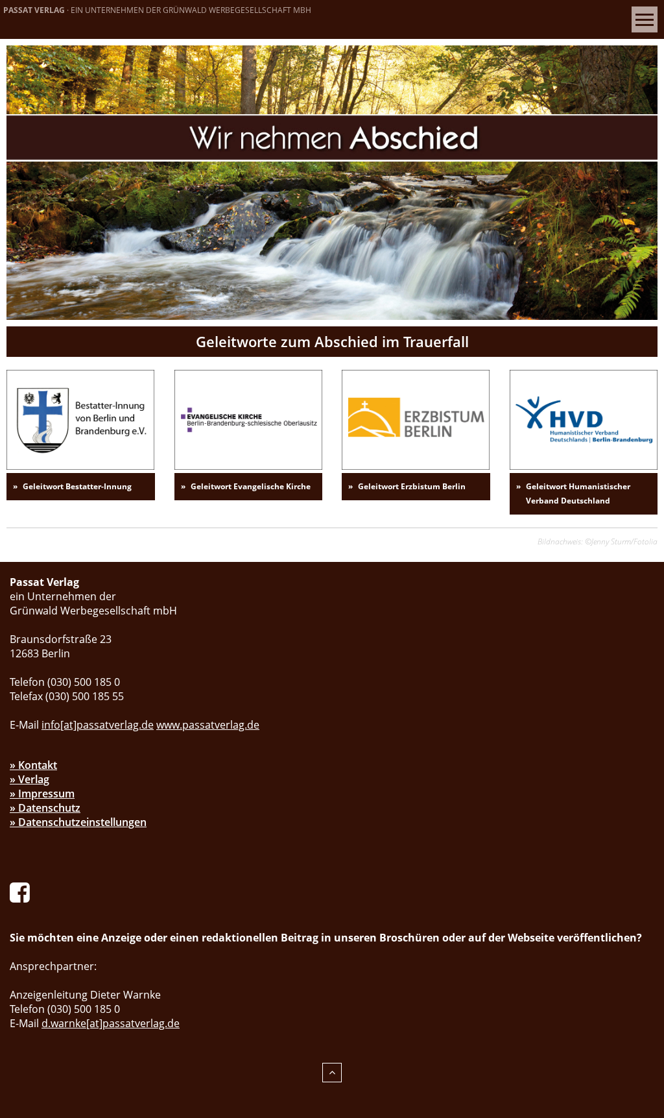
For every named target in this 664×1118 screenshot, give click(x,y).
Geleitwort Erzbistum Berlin (412, 486)
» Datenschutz (45, 808)
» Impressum (42, 793)
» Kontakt (33, 765)
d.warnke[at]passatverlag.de (111, 1023)
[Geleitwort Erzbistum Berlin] (416, 418)
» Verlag (29, 779)
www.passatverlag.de (207, 725)
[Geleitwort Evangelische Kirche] (248, 418)
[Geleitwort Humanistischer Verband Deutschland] (584, 418)
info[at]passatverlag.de (98, 725)
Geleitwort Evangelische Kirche (251, 486)
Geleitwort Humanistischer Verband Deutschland (578, 493)
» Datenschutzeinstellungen (78, 822)
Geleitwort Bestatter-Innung (77, 486)
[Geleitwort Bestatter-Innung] (80, 418)
